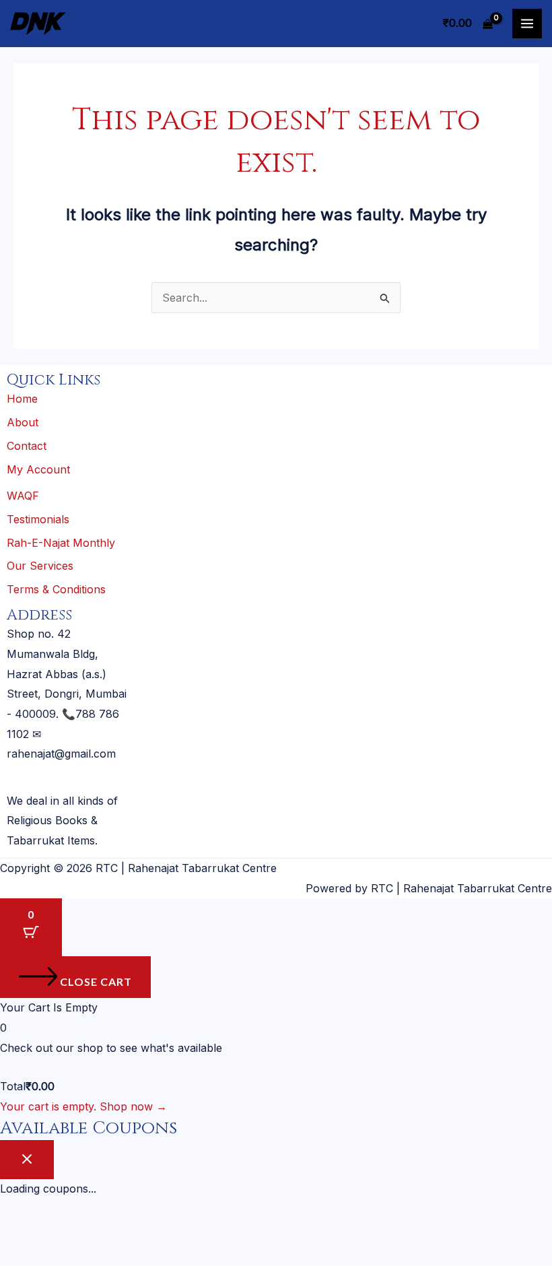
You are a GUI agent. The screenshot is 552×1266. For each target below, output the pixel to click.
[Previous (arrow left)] (19, 1255)
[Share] (101, 1231)
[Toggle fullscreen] (60, 1231)
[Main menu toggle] (527, 23)
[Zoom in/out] (19, 1231)
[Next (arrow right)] (60, 1255)
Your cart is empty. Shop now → (83, 1106)
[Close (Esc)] (142, 1231)
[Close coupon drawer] (27, 1159)
